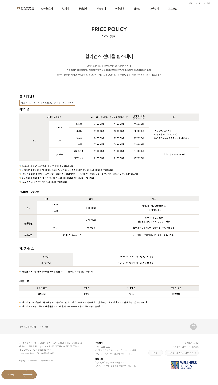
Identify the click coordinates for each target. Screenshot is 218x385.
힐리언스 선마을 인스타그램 (193, 326)
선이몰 (154, 352)
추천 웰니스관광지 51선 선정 (180, 352)
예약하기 (11, 374)
